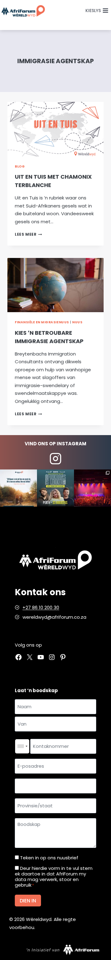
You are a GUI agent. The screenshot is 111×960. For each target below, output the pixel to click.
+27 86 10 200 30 (41, 607)
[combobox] (22, 746)
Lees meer (28, 234)
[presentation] (55, 129)
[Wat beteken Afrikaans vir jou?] (18, 488)
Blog (20, 166)
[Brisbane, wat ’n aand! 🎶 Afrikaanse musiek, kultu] (92, 488)
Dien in (28, 900)
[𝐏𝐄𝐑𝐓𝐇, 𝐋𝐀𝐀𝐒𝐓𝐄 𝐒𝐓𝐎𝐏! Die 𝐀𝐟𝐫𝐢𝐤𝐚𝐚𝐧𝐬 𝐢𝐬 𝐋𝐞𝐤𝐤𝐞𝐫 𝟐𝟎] (55, 488)
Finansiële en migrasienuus (42, 322)
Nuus (77, 322)
